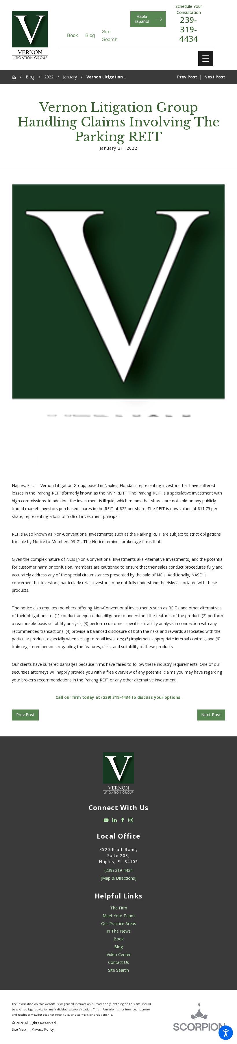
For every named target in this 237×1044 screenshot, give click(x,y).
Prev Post (25, 714)
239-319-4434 (188, 29)
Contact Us (118, 962)
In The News (119, 931)
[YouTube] (106, 820)
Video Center (119, 954)
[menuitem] (118, 908)
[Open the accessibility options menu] (226, 1032)
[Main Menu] (205, 58)
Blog (90, 35)
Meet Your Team (119, 915)
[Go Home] (16, 77)
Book (72, 35)
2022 (48, 77)
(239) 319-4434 (118, 870)
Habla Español (141, 19)
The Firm (118, 908)
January (70, 77)
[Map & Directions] (118, 878)
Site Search (118, 970)
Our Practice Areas (118, 923)
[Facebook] (122, 820)
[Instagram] (130, 820)
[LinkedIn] (114, 820)
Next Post (211, 714)
